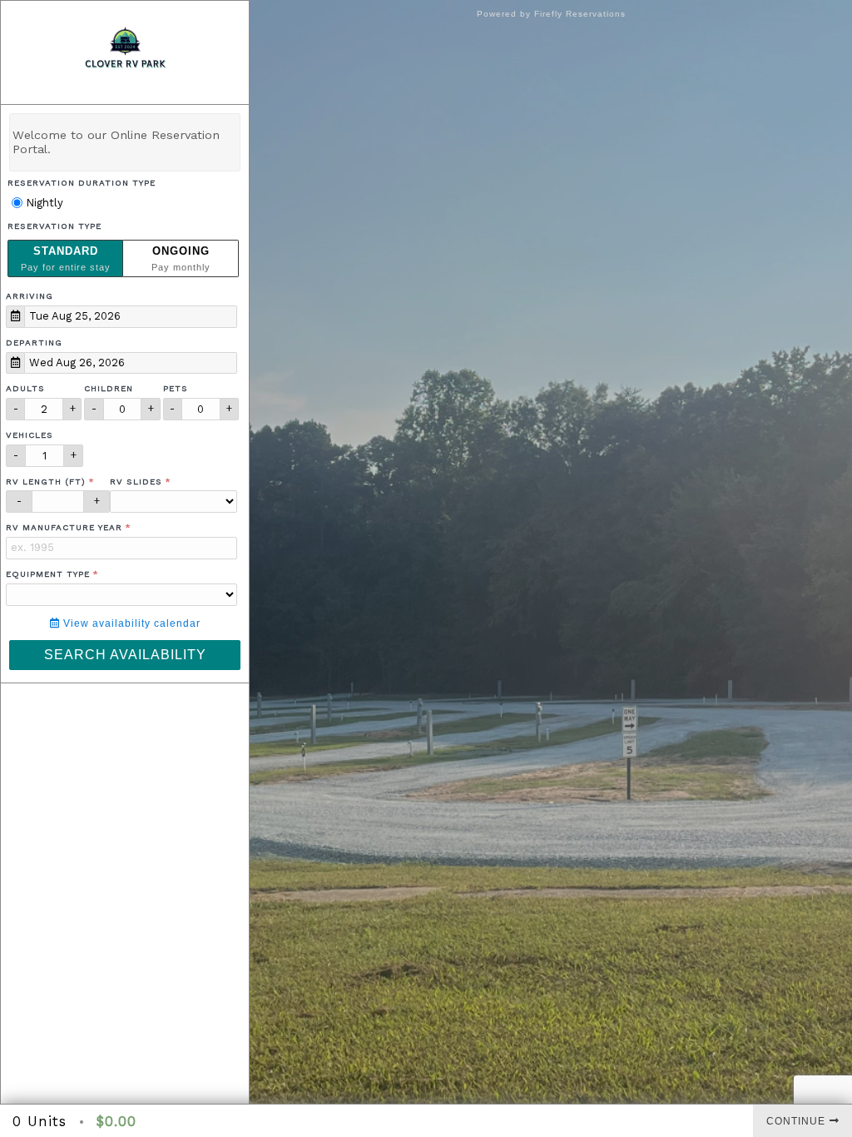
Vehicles (29, 434)
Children (108, 388)
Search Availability (125, 655)
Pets (175, 388)
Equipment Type (48, 573)
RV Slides (136, 481)
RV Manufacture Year (64, 527)
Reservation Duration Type (81, 182)
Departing (34, 342)
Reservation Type (54, 226)
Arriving (29, 295)
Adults (25, 388)
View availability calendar (130, 623)
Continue (795, 1121)
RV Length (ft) (46, 481)
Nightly (42, 202)
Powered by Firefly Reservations (551, 13)
